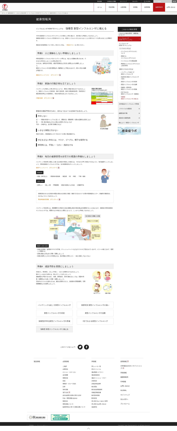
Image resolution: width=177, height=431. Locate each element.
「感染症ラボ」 (70, 45)
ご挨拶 (65, 366)
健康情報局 (159, 7)
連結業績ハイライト (98, 372)
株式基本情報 (96, 395)
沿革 (64, 386)
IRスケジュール (96, 369)
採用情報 (147, 7)
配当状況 (94, 398)
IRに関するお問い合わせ (99, 404)
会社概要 (65, 375)
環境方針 (65, 401)
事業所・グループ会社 (69, 383)
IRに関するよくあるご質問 (100, 401)
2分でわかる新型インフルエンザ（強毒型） (130, 93)
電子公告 (65, 392)
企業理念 (65, 369)
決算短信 (94, 381)
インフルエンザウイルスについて (129, 52)
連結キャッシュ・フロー (99, 378)
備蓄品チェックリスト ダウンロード (47, 75)
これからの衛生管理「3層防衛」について (129, 34)
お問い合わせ (171, 7)
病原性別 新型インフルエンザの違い (95, 305)
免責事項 (94, 407)
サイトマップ (123, 1)
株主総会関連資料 (97, 389)
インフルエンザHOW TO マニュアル (38, 13)
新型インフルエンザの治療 (95, 313)
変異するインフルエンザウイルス (128, 57)
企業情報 (123, 7)
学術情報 (111, 7)
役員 (64, 381)
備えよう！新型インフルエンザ (129, 122)
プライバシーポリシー (42, 425)
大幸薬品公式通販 (111, 1)
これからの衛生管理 (21, 13)
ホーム (100, 7)
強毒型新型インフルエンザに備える (129, 97)
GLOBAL (148, 1)
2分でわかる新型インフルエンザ (95, 321)
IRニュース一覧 (96, 366)
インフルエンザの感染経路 (129, 61)
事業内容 (65, 378)
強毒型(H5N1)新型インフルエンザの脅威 (54, 321)
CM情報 (123, 381)
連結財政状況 (96, 375)
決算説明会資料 (96, 383)
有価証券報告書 (96, 392)
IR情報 (135, 7)
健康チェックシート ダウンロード (46, 167)
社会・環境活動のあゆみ (70, 398)
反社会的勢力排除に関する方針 (72, 395)
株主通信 (94, 386)
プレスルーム (125, 404)
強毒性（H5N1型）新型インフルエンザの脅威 (129, 88)
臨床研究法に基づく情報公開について (74, 407)
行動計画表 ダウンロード (44, 98)
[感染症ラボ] (129, 130)
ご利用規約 (31, 425)
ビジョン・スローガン (69, 372)
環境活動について (68, 404)
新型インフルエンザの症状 (54, 313)
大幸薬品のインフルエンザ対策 (129, 104)
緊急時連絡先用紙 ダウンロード (48, 199)
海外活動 (65, 389)
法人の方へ (135, 1)
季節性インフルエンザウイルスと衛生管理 (130, 64)
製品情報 (99, 1)
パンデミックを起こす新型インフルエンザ (54, 305)
